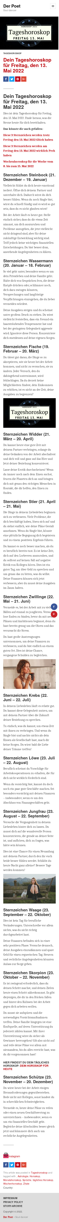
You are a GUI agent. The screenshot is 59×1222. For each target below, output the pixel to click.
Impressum (10, 1198)
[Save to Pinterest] (54, 614)
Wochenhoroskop (12, 1183)
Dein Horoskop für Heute (26, 1067)
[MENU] (53, 6)
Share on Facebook (6, 79)
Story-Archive (12, 1206)
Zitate (26, 1183)
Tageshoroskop (12, 53)
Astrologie (23, 1176)
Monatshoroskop (12, 1180)
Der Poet (11, 6)
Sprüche (26, 1180)
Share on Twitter (11, 79)
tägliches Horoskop (43, 1180)
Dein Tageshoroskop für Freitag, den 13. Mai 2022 (27, 65)
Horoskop (35, 1176)
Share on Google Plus (23, 79)
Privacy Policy (13, 1202)
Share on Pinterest (17, 79)
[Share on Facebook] (54, 606)
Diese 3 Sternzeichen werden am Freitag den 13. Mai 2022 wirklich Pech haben (29, 150)
